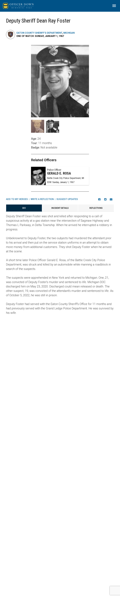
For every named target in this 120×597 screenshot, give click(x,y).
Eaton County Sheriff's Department (39, 32)
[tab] (24, 208)
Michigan (69, 32)
